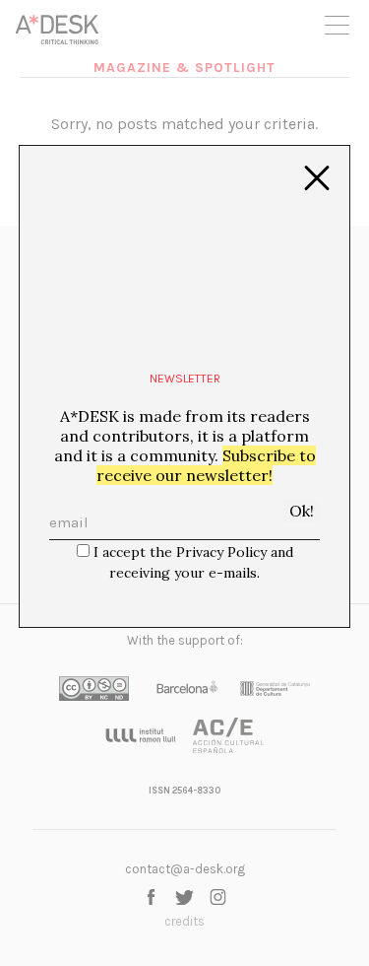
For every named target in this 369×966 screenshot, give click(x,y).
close (317, 178)
